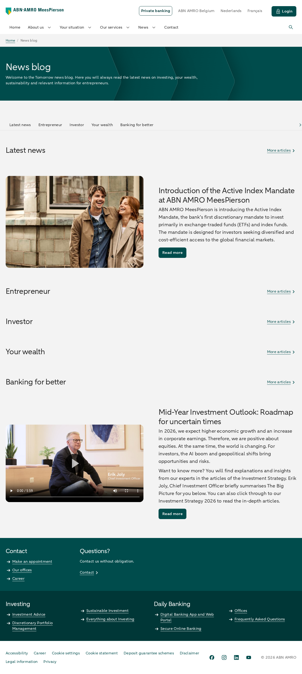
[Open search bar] (291, 27)
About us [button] (36, 27)
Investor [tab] (77, 125)
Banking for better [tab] (136, 125)
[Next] (300, 124)
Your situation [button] (72, 27)
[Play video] (74, 463)
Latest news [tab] (20, 125)
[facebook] (212, 657)
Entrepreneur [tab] (50, 125)
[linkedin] (236, 657)
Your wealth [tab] (102, 125)
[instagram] (224, 657)
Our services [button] (111, 27)
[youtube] (249, 657)
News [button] (143, 27)
